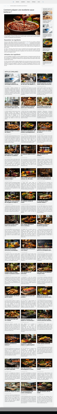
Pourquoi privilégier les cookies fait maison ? (12, 131)
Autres (39, 1)
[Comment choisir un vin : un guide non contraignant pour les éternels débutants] (44, 243)
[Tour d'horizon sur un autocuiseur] (28, 267)
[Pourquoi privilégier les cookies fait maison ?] (12, 125)
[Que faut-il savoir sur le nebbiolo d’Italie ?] (12, 172)
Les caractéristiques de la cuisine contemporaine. (27, 392)
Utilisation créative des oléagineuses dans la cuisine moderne (47, 21)
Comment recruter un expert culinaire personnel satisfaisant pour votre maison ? (44, 320)
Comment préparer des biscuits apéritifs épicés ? (12, 296)
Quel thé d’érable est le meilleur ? (42, 154)
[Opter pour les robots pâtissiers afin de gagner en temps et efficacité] (12, 195)
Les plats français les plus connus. (43, 368)
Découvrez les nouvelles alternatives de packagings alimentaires (11, 250)
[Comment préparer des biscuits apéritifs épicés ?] (12, 290)
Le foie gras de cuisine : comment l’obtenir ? (42, 201)
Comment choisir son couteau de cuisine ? (44, 131)
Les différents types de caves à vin (28, 154)
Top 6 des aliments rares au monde (43, 392)
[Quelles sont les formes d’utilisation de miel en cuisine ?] (44, 290)
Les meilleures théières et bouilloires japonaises (43, 225)
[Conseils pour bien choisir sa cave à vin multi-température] (44, 172)
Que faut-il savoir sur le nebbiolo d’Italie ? (10, 178)
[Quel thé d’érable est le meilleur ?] (44, 149)
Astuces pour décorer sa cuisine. (12, 391)
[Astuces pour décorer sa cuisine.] (12, 386)
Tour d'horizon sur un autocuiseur (26, 272)
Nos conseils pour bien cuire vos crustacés (11, 319)
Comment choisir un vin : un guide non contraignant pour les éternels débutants (44, 250)
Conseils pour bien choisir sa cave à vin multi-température (44, 178)
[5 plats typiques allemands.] (44, 338)
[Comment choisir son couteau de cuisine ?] (44, 125)
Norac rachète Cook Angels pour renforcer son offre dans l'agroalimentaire (28, 179)
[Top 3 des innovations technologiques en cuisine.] (28, 362)
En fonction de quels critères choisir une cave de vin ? (11, 225)
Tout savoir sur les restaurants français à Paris (44, 272)
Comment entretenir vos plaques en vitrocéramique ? (27, 319)
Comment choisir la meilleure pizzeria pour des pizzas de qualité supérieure (28, 108)
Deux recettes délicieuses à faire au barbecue (27, 225)
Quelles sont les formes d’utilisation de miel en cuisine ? (44, 297)
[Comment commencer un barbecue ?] (12, 338)
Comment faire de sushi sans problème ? (28, 296)
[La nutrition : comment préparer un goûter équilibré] (28, 338)
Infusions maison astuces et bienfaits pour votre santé (47, 63)
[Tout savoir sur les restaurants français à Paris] (44, 267)
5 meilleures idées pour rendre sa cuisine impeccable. (12, 368)
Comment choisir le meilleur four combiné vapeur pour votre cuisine (12, 108)
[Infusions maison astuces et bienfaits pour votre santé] (47, 56)
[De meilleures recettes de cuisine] (28, 195)
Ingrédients (23, 1)
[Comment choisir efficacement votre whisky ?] (28, 243)
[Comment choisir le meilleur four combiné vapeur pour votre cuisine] (12, 101)
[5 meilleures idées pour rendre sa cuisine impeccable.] (12, 362)
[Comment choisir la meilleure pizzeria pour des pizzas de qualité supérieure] (28, 101)
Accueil (5, 5)
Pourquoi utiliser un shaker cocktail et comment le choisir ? (12, 272)
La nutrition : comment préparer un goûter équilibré (27, 344)
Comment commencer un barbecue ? (10, 344)
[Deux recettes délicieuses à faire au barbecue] (28, 219)
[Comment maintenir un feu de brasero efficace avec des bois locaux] (44, 77)
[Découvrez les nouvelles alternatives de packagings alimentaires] (12, 243)
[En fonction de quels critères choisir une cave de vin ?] (12, 219)
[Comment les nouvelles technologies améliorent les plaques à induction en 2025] (47, 28)
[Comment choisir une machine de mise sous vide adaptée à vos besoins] (28, 77)
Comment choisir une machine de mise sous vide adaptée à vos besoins (28, 84)
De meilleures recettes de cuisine (27, 201)
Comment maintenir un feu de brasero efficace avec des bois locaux (44, 84)
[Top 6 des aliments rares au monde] (44, 386)
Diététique (33, 1)
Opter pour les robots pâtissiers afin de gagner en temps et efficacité (12, 202)
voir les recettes (27, 42)
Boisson (28, 1)
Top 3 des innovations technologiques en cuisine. (27, 368)
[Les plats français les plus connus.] (44, 362)
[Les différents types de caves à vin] (28, 149)
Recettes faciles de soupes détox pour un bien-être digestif (47, 49)
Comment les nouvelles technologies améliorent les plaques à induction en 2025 (47, 35)
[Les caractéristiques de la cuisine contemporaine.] (28, 386)
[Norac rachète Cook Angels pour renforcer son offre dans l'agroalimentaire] (28, 172)
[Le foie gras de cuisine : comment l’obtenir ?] (44, 195)
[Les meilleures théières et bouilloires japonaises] (44, 219)
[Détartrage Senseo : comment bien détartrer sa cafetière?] (12, 149)
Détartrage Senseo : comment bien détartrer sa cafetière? (12, 154)
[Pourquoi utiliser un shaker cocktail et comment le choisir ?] (12, 267)
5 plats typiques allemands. (43, 343)
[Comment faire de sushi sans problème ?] (28, 290)
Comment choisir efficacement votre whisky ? (28, 249)
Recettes (17, 1)
